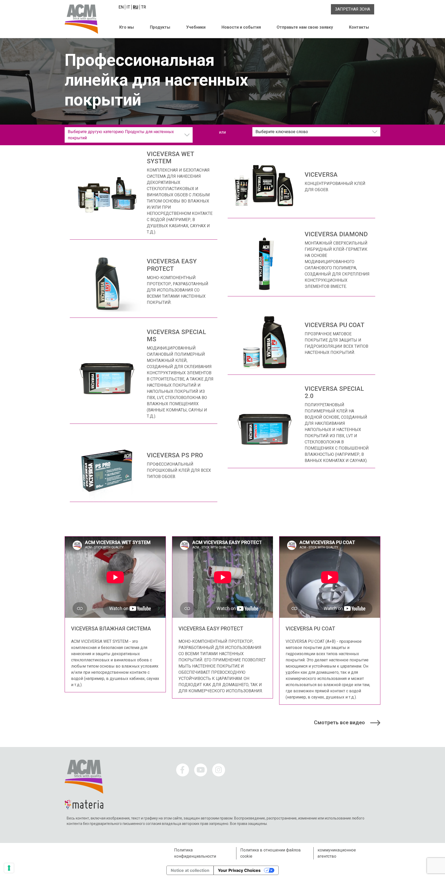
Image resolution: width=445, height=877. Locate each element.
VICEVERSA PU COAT (334, 325)
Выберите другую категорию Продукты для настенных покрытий (121, 134)
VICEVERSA (321, 174)
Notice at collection (190, 870)
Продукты (160, 27)
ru (135, 7)
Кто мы (126, 27)
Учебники (196, 27)
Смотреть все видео (339, 722)
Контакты (359, 27)
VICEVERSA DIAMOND (336, 234)
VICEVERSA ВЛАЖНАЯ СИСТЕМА (111, 629)
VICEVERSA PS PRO (175, 455)
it (128, 7)
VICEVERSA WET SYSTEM (170, 157)
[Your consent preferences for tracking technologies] (9, 868)
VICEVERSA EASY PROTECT (172, 265)
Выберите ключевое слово (281, 131)
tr (143, 7)
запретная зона (352, 9)
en (121, 7)
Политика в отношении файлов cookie (270, 853)
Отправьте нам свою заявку (305, 27)
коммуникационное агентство (337, 853)
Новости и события (241, 27)
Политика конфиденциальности (195, 853)
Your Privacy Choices (239, 870)
